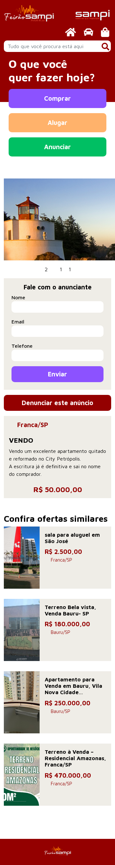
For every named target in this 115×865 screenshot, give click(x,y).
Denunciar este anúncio (57, 402)
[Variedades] (105, 32)
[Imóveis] (70, 32)
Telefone (22, 346)
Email (18, 321)
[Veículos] (88, 32)
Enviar (57, 374)
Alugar (57, 122)
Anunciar (57, 146)
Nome (18, 297)
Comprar (57, 98)
